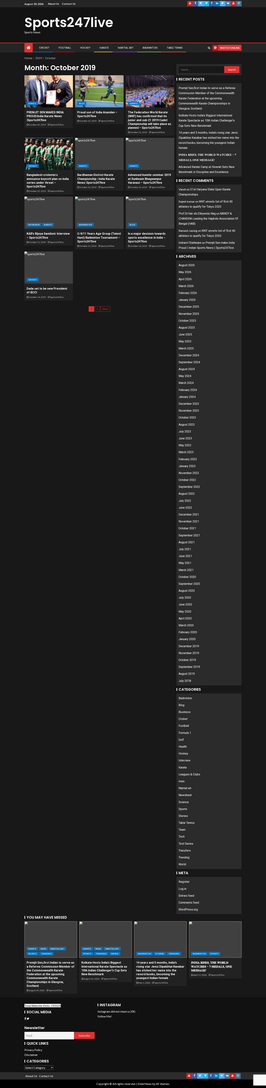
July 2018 (185, 681)
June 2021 (185, 556)
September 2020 (189, 584)
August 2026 (187, 265)
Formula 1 (185, 733)
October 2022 (187, 480)
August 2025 (187, 327)
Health (183, 746)
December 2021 (189, 514)
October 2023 (187, 417)
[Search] (209, 47)
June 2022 (185, 507)
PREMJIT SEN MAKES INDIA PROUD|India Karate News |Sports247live (45, 116)
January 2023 (187, 466)
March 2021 (186, 570)
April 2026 (185, 279)
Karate (104, 47)
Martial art (126, 47)
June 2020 (185, 604)
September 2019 (189, 667)
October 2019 (187, 660)
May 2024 (185, 376)
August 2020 (187, 590)
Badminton (150, 47)
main (182, 781)
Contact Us (69, 3)
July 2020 (185, 597)
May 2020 (185, 611)
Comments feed (189, 902)
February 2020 (188, 632)
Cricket (44, 47)
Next (105, 308)
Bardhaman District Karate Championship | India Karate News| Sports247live (96, 178)
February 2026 (188, 293)
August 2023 (187, 424)
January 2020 (187, 639)
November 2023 (189, 410)
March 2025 (186, 348)
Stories (183, 816)
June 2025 (185, 334)
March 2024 (186, 383)
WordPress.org (188, 909)
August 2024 (187, 369)
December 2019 (189, 646)
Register (184, 881)
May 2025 (185, 341)
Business (185, 712)
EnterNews (145, 1083)
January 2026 (187, 300)
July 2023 (185, 431)
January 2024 (187, 397)
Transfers (185, 850)
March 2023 (186, 452)
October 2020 (187, 577)
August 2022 (187, 493)
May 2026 (185, 272)
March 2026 (186, 286)
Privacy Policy (33, 1050)
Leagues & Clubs (189, 774)
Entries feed (186, 895)
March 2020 (186, 625)
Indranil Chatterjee (190, 242)
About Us (53, 3)
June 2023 (185, 438)
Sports (183, 809)
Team (182, 829)
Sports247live (68, 22)
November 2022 (189, 473)
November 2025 (189, 314)
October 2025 (187, 320)
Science (184, 802)
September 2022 (189, 487)
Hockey (85, 47)
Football (65, 47)
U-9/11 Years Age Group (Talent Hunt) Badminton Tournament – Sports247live (99, 237)
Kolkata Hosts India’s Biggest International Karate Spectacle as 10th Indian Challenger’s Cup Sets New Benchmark (207, 120)
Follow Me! (105, 1016)
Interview (33, 225)
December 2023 (189, 403)
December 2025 (189, 306)
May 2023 (185, 445)
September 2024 (189, 362)
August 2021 (187, 542)
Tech (182, 836)
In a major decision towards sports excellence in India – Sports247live (147, 237)
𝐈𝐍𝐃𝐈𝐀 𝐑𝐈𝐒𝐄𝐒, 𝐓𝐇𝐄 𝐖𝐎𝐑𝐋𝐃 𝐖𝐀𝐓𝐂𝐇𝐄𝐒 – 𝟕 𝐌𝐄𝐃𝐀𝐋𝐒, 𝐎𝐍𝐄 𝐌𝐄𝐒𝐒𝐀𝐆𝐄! (211, 966)
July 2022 (185, 500)
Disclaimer (31, 1054)
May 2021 (185, 563)
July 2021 (185, 549)
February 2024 (188, 390)
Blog (82, 103)
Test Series (186, 843)
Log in (182, 889)
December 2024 (189, 355)
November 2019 (189, 653)
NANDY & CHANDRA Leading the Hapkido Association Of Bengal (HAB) (208, 218)
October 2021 (187, 528)
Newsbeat (185, 795)
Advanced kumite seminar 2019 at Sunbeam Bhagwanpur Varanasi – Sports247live (149, 178)
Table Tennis (175, 47)
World (182, 864)
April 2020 (185, 618)
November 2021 (189, 521)
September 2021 (189, 535)
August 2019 (187, 673)
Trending (184, 857)
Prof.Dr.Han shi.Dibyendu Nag (197, 213)
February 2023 (188, 459)
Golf (181, 739)
